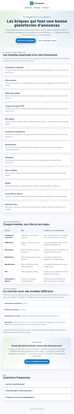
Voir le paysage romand (48, 41)
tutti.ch (25, 303)
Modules (28, 8)
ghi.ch (31, 324)
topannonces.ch (47, 316)
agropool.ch (17, 324)
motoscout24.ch (31, 322)
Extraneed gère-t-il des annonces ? (19, 391)
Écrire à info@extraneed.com (37, 361)
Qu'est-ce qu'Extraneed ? (15, 384)
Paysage (37, 8)
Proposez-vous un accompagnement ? (20, 397)
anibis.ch (25, 316)
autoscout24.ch (19, 322)
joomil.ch (56, 316)
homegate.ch (49, 322)
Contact (45, 8)
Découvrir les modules (25, 41)
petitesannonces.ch (34, 316)
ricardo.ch (23, 310)
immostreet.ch (60, 322)
